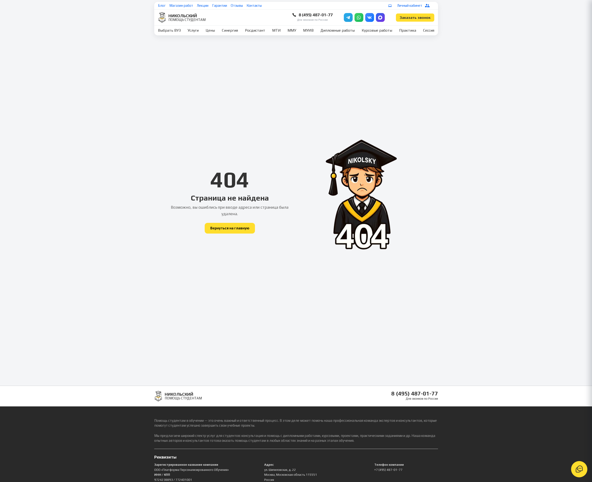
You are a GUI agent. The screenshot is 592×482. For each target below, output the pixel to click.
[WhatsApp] (359, 17)
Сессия (428, 30)
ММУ (292, 30)
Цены (210, 30)
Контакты (254, 5)
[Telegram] (348, 17)
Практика (407, 30)
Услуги (193, 30)
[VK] (369, 17)
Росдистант (255, 30)
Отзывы (237, 5)
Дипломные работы (338, 30)
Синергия (230, 30)
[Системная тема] (390, 5)
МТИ (276, 30)
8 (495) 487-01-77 (316, 14)
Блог (162, 5)
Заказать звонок (415, 17)
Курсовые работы (377, 30)
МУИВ (308, 30)
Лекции (202, 5)
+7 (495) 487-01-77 (388, 470)
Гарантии (219, 5)
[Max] (380, 17)
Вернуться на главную (229, 228)
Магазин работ (181, 5)
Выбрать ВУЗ (169, 30)
